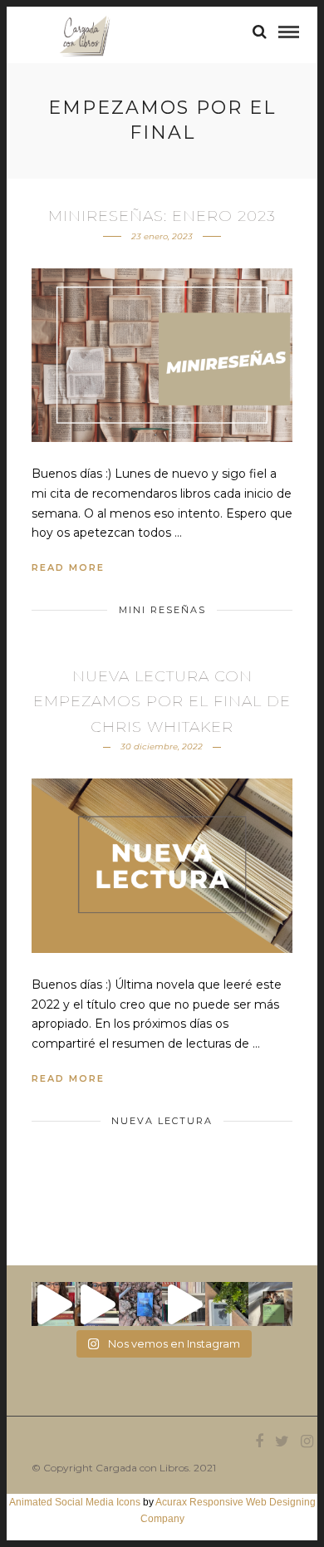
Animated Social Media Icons (74, 1502)
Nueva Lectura (162, 1121)
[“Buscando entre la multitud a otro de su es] (140, 1303)
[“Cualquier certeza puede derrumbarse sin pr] (226, 1303)
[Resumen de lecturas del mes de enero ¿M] (96, 1303)
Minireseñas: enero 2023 (162, 216)
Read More (68, 567)
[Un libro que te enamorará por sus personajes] (183, 1303)
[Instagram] (306, 1441)
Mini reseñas (162, 610)
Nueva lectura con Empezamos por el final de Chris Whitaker (162, 701)
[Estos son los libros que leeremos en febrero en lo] (53, 1303)
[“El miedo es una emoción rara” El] (270, 1303)
